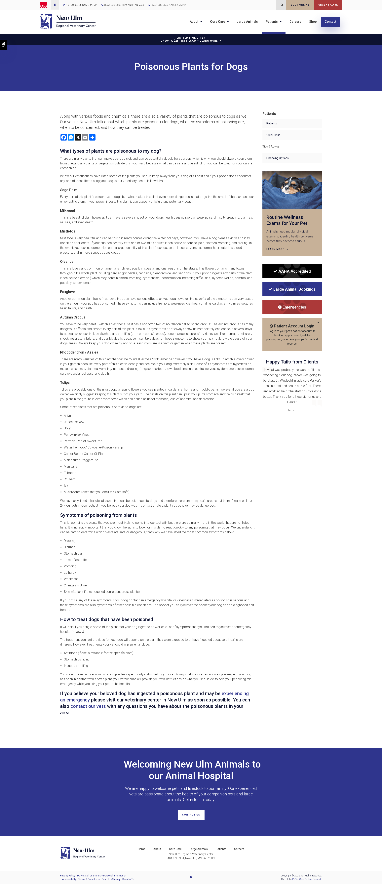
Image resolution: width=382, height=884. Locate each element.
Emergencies (294, 307)
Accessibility (69, 879)
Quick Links (273, 135)
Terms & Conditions (89, 879)
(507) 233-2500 (112, 4)
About (194, 21)
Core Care (217, 21)
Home (141, 849)
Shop (313, 21)
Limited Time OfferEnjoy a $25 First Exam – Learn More (189, 39)
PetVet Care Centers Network (306, 879)
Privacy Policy (67, 875)
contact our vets (87, 706)
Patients (272, 21)
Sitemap (115, 879)
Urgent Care (328, 4)
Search (105, 879)
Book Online (300, 4)
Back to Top (128, 879)
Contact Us (191, 814)
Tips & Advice (270, 146)
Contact (330, 21)
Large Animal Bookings (294, 289)
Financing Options (277, 158)
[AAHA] (45, 5)
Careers (295, 21)
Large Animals (247, 21)
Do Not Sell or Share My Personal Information (101, 875)
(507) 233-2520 (168, 4)
